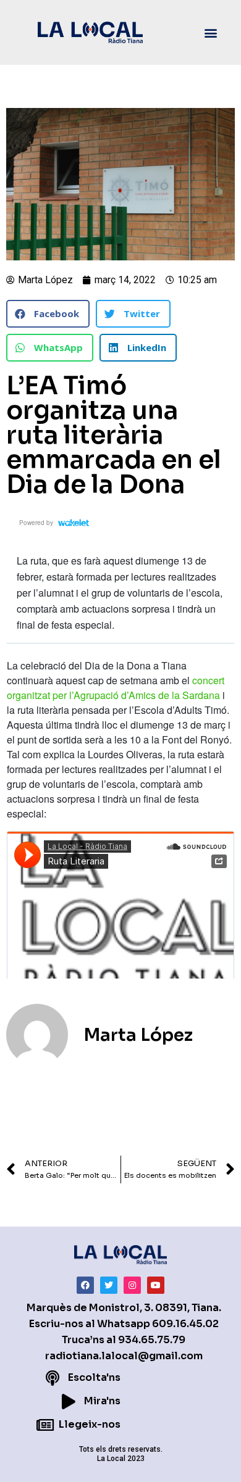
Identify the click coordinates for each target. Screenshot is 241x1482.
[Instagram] (132, 1285)
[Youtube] (155, 1285)
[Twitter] (108, 1285)
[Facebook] (85, 1285)
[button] (211, 32)
